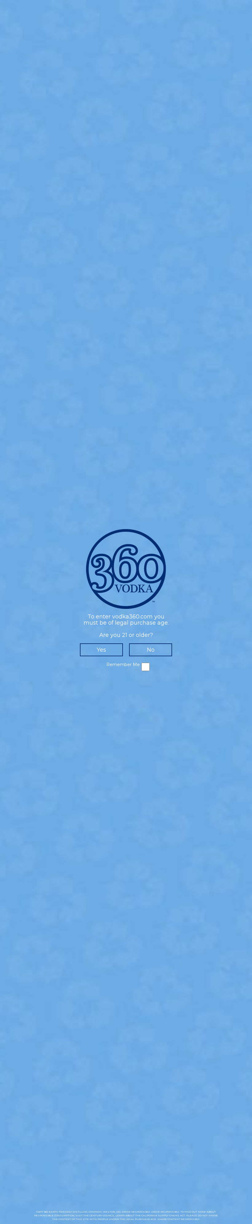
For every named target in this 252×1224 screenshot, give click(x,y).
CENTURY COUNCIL (101, 1215)
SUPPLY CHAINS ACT (171, 1215)
